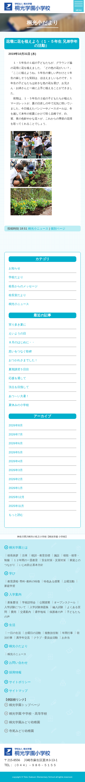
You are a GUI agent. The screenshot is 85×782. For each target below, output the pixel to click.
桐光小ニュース (38, 228)
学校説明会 (28, 602)
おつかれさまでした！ (23, 360)
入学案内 (15, 594)
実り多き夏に (17, 324)
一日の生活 (14, 632)
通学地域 (40, 611)
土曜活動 (69, 581)
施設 (56, 555)
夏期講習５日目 (19, 369)
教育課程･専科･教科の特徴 (23, 581)
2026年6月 (16, 443)
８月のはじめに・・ (22, 342)
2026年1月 (16, 488)
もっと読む (16, 514)
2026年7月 (16, 434)
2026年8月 (16, 425)
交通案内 (25, 611)
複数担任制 (51, 632)
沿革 (24, 555)
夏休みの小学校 (19, 405)
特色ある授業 (52, 581)
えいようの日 (17, 333)
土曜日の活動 (33, 632)
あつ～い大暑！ (19, 396)
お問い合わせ (18, 662)
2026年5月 (16, 452)
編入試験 (57, 607)
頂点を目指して (19, 387)
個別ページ (58, 228)
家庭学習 (9, 585)
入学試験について (15, 607)
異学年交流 (23, 637)
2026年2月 (16, 479)
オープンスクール (65, 602)
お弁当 (66, 637)
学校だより (16, 277)
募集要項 (12, 602)
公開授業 (44, 602)
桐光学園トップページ (24, 705)
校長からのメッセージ (23, 286)
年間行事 (67, 632)
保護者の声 (56, 611)
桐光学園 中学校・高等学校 (28, 713)
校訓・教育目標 (40, 555)
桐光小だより (18, 646)
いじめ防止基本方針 (31, 564)
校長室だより (17, 295)
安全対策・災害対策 (54, 560)
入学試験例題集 (39, 607)
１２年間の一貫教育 (26, 560)
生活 (12, 625)
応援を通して (17, 378)
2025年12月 (16, 497)
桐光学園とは (18, 547)
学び (12, 573)
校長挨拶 (12, 555)
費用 (13, 611)
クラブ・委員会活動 (46, 637)
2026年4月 (16, 461)
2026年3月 (16, 470)
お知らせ (14, 268)
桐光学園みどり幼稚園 (24, 722)
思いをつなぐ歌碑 (20, 351)
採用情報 (15, 672)
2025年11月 (16, 506)
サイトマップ (18, 690)
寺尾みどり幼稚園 (21, 731)
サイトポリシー (20, 682)
